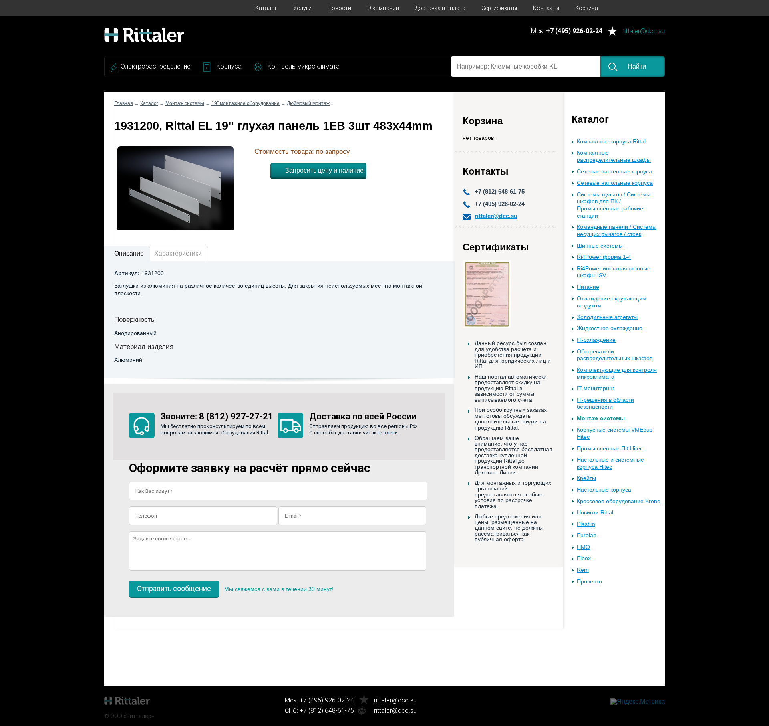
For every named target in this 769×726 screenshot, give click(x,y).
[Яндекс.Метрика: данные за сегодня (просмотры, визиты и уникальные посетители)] (637, 701)
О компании (383, 8)
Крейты (586, 478)
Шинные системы (600, 246)
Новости (339, 8)
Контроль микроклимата (303, 66)
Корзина (586, 8)
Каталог (266, 8)
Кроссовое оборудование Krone (618, 501)
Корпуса (229, 66)
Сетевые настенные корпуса (614, 172)
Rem (583, 570)
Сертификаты (499, 8)
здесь (390, 433)
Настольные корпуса (604, 490)
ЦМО (583, 547)
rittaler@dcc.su (643, 31)
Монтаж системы (601, 418)
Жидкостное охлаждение (609, 328)
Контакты (546, 8)
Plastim (586, 524)
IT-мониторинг (595, 388)
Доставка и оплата (440, 8)
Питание (588, 287)
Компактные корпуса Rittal (611, 142)
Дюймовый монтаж (308, 103)
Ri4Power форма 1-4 (604, 257)
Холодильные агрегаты (607, 317)
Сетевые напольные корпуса (615, 183)
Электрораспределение (156, 66)
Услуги (302, 8)
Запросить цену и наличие (324, 170)
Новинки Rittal (595, 513)
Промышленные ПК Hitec (610, 449)
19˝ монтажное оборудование (245, 103)
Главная (123, 103)
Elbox (584, 558)
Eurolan (586, 535)
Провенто (589, 582)
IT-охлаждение (596, 340)
